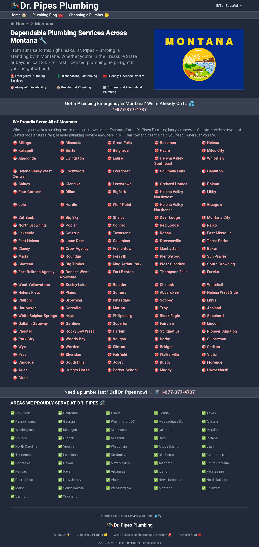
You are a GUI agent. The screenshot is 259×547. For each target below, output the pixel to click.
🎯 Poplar (68, 225)
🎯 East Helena (26, 240)
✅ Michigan (67, 430)
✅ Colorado (163, 430)
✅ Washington (22, 430)
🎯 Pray (19, 354)
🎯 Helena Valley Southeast (168, 161)
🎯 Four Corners (27, 191)
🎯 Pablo (209, 225)
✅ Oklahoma (164, 455)
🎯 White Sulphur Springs (35, 315)
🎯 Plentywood (167, 256)
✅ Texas (209, 413)
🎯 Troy (161, 308)
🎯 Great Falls (119, 142)
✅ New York (20, 413)
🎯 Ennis (208, 300)
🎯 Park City (23, 339)
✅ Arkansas (116, 471)
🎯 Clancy (21, 248)
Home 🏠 (18, 15)
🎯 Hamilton (212, 171)
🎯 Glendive (70, 184)
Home (22, 23)
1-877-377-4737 (129, 109)
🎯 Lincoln (210, 323)
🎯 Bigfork (116, 191)
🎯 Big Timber (72, 264)
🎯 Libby (208, 191)
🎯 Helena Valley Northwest (168, 194)
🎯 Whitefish (212, 158)
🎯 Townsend (119, 233)
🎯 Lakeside (23, 233)
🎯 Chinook (164, 284)
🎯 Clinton (116, 346)
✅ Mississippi (213, 471)
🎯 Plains (68, 292)
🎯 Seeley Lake (73, 284)
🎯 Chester (22, 331)
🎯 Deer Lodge (167, 217)
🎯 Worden (69, 346)
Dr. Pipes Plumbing (125, 542)
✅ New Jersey (69, 480)
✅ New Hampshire (168, 480)
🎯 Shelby (115, 217)
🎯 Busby (162, 362)
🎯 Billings (22, 142)
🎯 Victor (209, 354)
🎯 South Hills (72, 362)
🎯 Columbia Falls (169, 171)
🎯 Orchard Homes (170, 184)
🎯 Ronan (162, 233)
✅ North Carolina (23, 446)
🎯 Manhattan (166, 248)
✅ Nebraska (20, 463)
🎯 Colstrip (69, 233)
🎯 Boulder (116, 284)
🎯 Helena (210, 142)
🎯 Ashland (211, 308)
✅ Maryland (211, 430)
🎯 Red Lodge (166, 225)
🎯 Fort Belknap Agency (33, 272)
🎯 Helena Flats (26, 292)
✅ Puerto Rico (21, 480)
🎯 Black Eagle (167, 315)
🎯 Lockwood (72, 171)
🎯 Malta (20, 256)
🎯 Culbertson (213, 339)
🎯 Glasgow (211, 204)
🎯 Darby (162, 339)
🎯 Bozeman (165, 142)
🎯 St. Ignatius (167, 331)
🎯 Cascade (23, 362)
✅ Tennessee (21, 455)
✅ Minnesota (116, 430)
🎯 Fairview (164, 323)
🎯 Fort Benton (120, 272)
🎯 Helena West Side (219, 292)
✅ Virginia (66, 446)
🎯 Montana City (215, 217)
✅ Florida (161, 413)
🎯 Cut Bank (23, 217)
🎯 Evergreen (118, 171)
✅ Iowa (64, 471)
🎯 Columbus (118, 240)
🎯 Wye (19, 346)
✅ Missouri (115, 438)
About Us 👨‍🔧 (62, 535)
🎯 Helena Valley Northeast (168, 207)
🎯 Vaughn (116, 339)
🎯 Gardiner (70, 323)
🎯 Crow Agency (74, 248)
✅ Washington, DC (120, 421)
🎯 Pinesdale (118, 300)
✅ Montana (163, 488)
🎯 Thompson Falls (171, 272)
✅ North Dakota (214, 480)
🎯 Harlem (116, 331)
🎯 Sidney (21, 184)
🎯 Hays (67, 315)
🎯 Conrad (116, 225)
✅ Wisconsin (116, 446)
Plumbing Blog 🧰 (47, 15)
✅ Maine (17, 488)
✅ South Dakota (71, 488)
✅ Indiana (210, 438)
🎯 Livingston (72, 158)
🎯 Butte (67, 150)
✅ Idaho (160, 471)
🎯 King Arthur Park (124, 264)
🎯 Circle (20, 378)
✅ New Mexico (118, 463)
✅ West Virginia (118, 488)
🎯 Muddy (163, 370)
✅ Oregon (66, 438)
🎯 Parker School (122, 370)
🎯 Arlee (20, 370)
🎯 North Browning (29, 225)
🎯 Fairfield (117, 354)
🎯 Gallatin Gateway (30, 323)
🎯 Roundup (70, 256)
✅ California (68, 413)
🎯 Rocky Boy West (77, 331)
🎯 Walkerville (166, 354)
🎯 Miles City (212, 150)
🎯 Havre (162, 150)
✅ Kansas (18, 471)
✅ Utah (208, 446)
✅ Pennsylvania (23, 421)
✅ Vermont (19, 496)
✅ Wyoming (67, 496)
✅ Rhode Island (166, 446)
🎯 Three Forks (214, 240)
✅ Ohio (160, 438)
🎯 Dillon (67, 191)
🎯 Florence (211, 362)
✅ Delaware (211, 488)
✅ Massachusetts (168, 421)
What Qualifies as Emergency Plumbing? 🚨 (143, 535)
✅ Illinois (113, 413)
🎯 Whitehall (212, 284)
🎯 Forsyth (116, 256)
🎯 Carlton (210, 346)
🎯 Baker (209, 248)
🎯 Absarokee (166, 292)
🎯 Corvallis (70, 308)
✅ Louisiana (68, 455)
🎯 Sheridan (70, 354)
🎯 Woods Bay (72, 339)
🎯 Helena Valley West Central (32, 174)
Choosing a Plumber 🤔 (89, 15)
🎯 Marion (116, 308)
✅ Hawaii (66, 463)
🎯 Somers (116, 292)
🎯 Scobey (163, 300)
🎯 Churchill (23, 300)
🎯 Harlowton (25, 308)
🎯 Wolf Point (119, 204)
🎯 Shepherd (212, 315)
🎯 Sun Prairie (213, 256)
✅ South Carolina (215, 463)
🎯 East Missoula (216, 233)
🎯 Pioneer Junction (219, 331)
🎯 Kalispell (23, 150)
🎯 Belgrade (118, 150)
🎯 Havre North (214, 370)
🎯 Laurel (115, 158)
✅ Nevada (18, 438)
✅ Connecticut (213, 455)
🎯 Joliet (115, 362)
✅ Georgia (66, 421)
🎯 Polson (210, 184)
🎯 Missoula (70, 142)
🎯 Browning (71, 300)
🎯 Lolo (19, 204)
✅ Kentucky (115, 455)
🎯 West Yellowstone (31, 284)
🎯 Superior (117, 323)
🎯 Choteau (23, 264)
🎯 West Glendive (169, 264)
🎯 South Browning (218, 264)
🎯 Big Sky (69, 217)
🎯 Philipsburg (119, 315)
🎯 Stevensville (167, 240)
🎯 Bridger (163, 346)
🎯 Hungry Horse (75, 370)
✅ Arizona (210, 421)
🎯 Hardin (68, 204)
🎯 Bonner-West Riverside (74, 274)
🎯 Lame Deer (72, 240)
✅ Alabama (163, 463)
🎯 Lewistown (119, 184)
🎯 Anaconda (24, 158)
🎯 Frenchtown (120, 248)
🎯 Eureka (210, 272)
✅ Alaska (113, 480)
